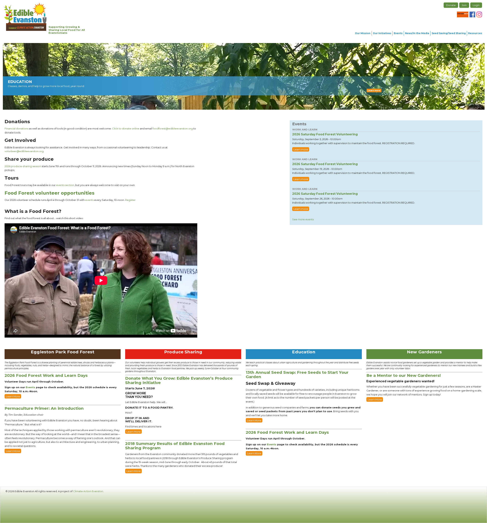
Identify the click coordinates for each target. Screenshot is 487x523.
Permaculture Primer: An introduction (44, 408)
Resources (475, 33)
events (89, 199)
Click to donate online (125, 128)
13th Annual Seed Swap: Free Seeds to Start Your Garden (297, 374)
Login (476, 5)
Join (464, 5)
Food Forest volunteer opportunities (49, 193)
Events (398, 33)
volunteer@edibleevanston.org (24, 151)
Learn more (374, 90)
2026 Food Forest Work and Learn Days (46, 375)
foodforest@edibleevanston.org (173, 128)
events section (65, 185)
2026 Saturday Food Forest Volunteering (325, 134)
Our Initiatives (382, 33)
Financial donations (16, 128)
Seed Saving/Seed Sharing (449, 33)
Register (130, 199)
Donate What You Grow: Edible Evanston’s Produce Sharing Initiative (179, 380)
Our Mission (362, 33)
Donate (451, 5)
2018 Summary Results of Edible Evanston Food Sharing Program (175, 445)
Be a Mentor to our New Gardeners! (403, 375)
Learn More (13, 396)
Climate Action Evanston (88, 491)
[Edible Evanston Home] (25, 16)
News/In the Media (417, 33)
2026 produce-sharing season (23, 166)
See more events (303, 219)
